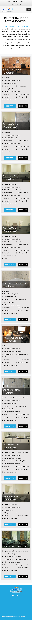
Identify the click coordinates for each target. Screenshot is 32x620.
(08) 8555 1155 (17, 4)
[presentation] (28, 66)
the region (15, 1)
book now (23, 106)
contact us (23, 1)
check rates (9, 106)
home (9, 1)
